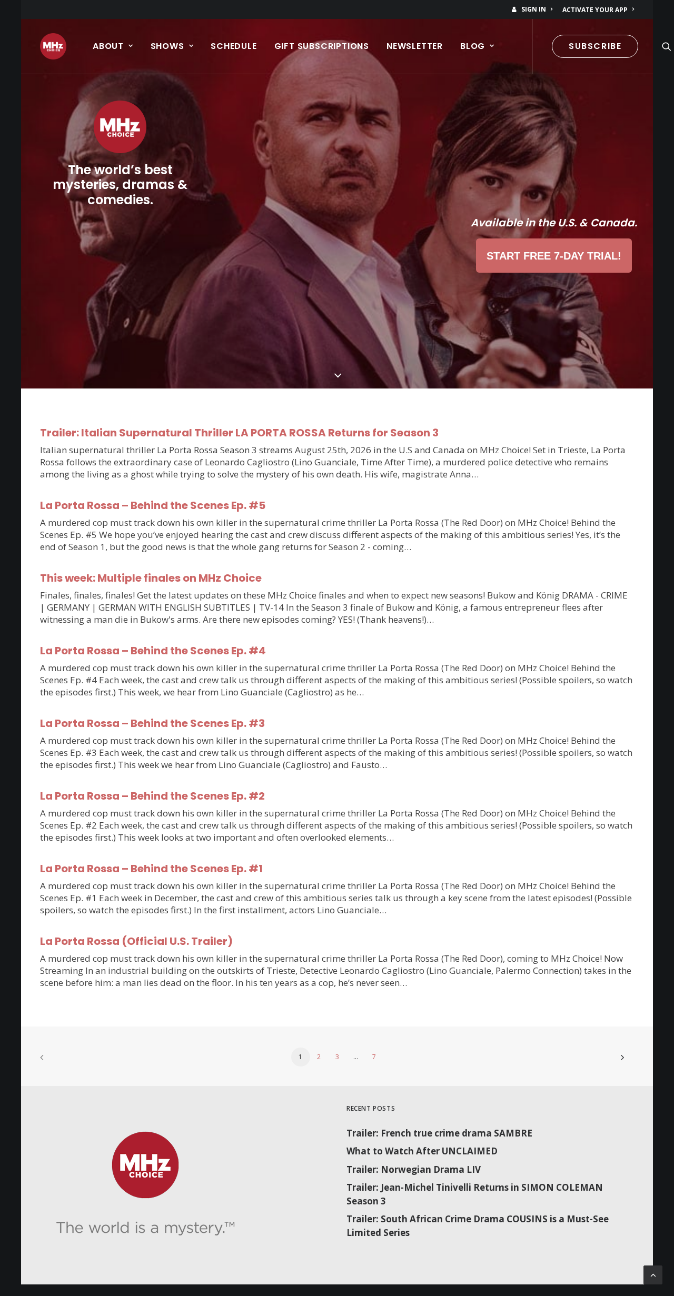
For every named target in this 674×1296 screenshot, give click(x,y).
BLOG (472, 46)
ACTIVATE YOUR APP (595, 9)
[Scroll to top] (652, 1274)
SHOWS (167, 46)
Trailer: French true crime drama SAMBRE (439, 1133)
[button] (666, 46)
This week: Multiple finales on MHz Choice (151, 578)
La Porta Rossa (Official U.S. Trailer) (136, 941)
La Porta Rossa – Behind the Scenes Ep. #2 (152, 796)
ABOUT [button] (108, 46)
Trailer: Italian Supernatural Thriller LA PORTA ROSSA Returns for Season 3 (239, 432)
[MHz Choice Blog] (53, 46)
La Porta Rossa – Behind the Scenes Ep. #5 (152, 505)
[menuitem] (534, 9)
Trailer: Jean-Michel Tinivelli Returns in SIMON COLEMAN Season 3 (474, 1194)
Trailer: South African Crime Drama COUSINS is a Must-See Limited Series (477, 1226)
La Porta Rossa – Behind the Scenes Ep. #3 (152, 723)
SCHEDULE (233, 46)
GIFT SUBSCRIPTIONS (321, 46)
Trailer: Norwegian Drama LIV (413, 1169)
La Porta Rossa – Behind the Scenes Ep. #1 (151, 868)
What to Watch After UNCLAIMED (422, 1151)
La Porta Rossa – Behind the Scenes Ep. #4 (153, 650)
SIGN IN (533, 9)
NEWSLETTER (414, 46)
